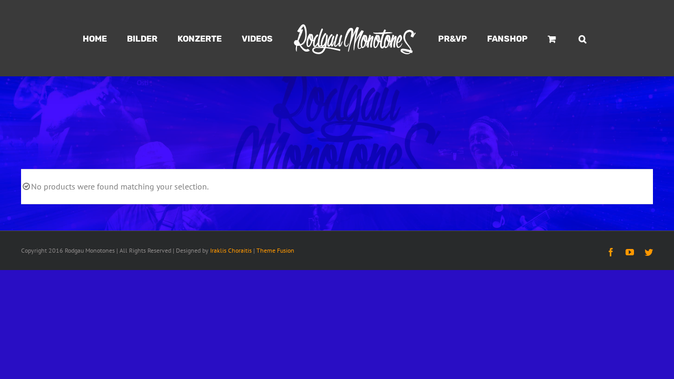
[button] (551, 38)
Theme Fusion (275, 250)
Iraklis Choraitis (231, 250)
